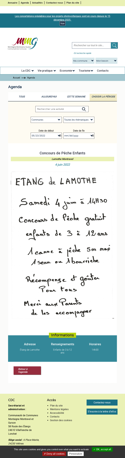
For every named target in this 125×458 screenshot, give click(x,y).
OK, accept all (103, 449)
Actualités (37, 3)
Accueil (16, 77)
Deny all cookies (55, 453)
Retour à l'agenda (22, 370)
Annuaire (12, 3)
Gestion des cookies (61, 420)
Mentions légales (59, 409)
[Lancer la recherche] (114, 45)
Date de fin (79, 130)
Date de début (46, 130)
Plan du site (72, 3)
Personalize (75, 453)
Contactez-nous (54, 3)
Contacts (54, 416)
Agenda (25, 3)
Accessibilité (57, 412)
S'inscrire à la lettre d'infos (102, 411)
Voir (62, 23)
